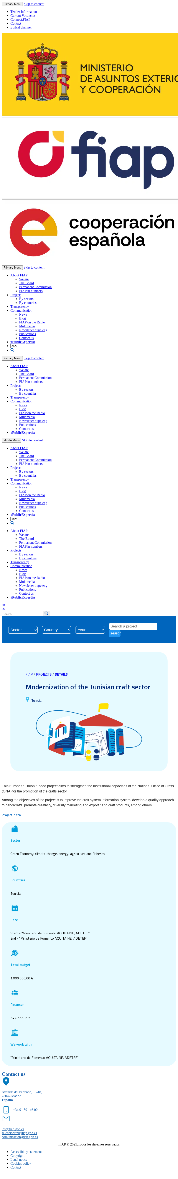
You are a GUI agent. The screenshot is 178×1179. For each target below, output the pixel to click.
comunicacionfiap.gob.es (20, 1137)
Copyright (17, 1155)
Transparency (19, 306)
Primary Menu (12, 4)
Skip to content (34, 4)
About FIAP (19, 275)
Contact (15, 23)
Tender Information (23, 11)
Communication (21, 310)
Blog (22, 318)
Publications (27, 334)
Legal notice (18, 1159)
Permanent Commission (35, 287)
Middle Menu (11, 440)
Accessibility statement (26, 1152)
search (115, 633)
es (3, 609)
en (3, 605)
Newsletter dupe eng (33, 330)
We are (24, 279)
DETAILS (61, 674)
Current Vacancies (22, 15)
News (23, 314)
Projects (15, 295)
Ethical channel (20, 27)
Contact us (26, 338)
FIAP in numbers (31, 291)
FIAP (30, 674)
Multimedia (27, 326)
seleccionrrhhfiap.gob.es (19, 1133)
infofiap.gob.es (13, 1129)
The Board (26, 283)
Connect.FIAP (20, 19)
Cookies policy (20, 1163)
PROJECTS (44, 674)
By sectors (26, 299)
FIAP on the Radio (32, 322)
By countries (27, 302)
